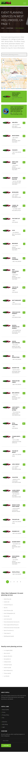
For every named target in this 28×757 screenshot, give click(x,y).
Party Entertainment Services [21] (11, 622)
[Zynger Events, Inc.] (17, 74)
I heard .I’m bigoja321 (15, 206)
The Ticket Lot (16, 79)
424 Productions (15, 356)
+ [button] (3, 60)
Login (3, 727)
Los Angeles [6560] (8, 650)
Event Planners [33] (8, 610)
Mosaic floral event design (16, 505)
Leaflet (8, 88)
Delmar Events (16, 541)
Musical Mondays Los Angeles (15, 327)
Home (2, 28)
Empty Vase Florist (15, 162)
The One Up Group (15, 451)
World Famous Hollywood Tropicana (16, 94)
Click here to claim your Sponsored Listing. (16, 113)
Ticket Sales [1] (7, 633)
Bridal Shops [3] (7, 599)
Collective (15, 477)
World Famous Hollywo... (21, 76)
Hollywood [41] (7, 661)
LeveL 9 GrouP (15, 464)
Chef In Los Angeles (15, 287)
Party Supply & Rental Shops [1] (11, 624)
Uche (13, 230)
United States (9, 28)
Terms (3, 712)
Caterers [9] (6, 602)
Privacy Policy (5, 715)
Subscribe (6, 745)
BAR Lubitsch (15, 392)
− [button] (3, 62)
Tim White (14, 150)
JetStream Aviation (15, 178)
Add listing (5, 724)
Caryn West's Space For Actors (15, 408)
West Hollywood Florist (15, 271)
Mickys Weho (15, 135)
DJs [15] (5, 607)
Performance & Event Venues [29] (11, 627)
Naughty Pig (15, 367)
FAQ (3, 717)
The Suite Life (15, 519)
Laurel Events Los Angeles (16, 491)
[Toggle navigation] (24, 3)
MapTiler (13, 88)
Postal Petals (13, 77)
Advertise (4, 721)
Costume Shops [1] (8, 604)
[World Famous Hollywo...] (21, 73)
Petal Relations (15, 423)
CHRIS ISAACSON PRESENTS (16, 312)
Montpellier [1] (7, 659)
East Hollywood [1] (8, 670)
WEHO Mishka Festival (15, 556)
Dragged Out (15, 531)
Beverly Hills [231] (8, 656)
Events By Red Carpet (16, 381)
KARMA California (15, 258)
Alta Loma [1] (7, 653)
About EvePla (5, 709)
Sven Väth (15, 122)
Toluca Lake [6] (7, 673)
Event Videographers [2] (9, 613)
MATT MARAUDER (16, 300)
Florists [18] (6, 616)
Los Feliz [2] (6, 676)
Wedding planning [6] (9, 636)
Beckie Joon (15, 192)
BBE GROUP (15, 243)
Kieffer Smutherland (16, 342)
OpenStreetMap (19, 88)
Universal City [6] (8, 664)
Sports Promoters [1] (9, 630)
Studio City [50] (7, 667)
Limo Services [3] (8, 619)
